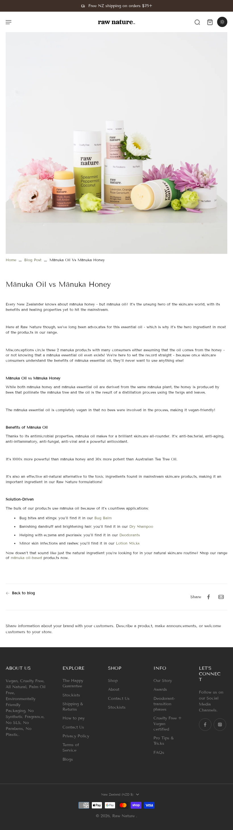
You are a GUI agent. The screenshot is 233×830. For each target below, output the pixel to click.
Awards (160, 689)
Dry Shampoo (141, 526)
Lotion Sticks (128, 543)
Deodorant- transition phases (164, 704)
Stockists (71, 695)
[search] (197, 22)
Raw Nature (124, 816)
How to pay (74, 718)
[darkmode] (222, 22)
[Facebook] (205, 724)
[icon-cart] (209, 22)
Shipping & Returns (73, 707)
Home (11, 260)
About (113, 689)
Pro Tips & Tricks (163, 741)
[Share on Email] (221, 597)
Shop (113, 680)
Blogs (68, 759)
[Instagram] (220, 724)
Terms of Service (71, 747)
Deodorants (129, 535)
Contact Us (73, 727)
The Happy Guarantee (73, 683)
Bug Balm (103, 518)
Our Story (162, 680)
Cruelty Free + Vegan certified (167, 724)
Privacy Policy (76, 736)
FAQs (158, 752)
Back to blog (23, 593)
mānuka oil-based (26, 558)
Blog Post (32, 260)
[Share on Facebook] (208, 597)
